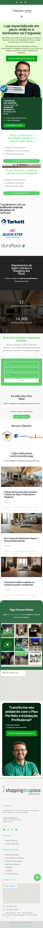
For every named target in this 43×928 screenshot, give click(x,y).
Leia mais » (7, 502)
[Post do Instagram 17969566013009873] (21, 630)
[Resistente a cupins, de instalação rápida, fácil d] (21, 644)
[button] (2, 436)
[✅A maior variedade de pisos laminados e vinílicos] (21, 658)
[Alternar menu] (21, 16)
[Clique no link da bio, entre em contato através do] (7, 630)
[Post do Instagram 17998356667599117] (35, 630)
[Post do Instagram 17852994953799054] (7, 644)
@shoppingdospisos (15, 614)
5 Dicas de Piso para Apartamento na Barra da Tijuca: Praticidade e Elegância (20, 494)
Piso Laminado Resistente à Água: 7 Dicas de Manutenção (21, 539)
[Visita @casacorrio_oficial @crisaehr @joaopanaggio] (7, 658)
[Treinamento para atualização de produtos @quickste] (35, 644)
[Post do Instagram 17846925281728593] (35, 658)
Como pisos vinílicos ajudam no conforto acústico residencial (19, 583)
